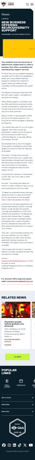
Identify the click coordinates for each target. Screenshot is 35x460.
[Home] (8, 6)
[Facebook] (4, 445)
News (6, 14)
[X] (25, 445)
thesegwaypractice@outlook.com (14, 261)
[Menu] (32, 4)
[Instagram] (9, 445)
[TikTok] (19, 445)
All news (17, 357)
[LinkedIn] (14, 445)
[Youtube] (31, 445)
